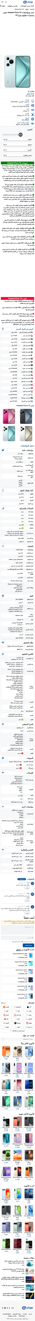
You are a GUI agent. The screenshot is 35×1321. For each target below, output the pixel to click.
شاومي (7, 1007)
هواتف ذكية (28, 95)
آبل (30, 1007)
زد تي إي (30, 1027)
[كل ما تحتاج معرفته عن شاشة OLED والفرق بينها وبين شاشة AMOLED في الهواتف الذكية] (30, 1296)
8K (26, 309)
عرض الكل (3, 1002)
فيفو (7, 1011)
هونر (30, 1011)
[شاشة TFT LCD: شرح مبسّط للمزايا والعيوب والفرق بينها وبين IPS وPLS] (30, 1271)
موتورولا (18, 1023)
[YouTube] (5, 1308)
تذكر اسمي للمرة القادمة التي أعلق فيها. (22, 941)
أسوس (7, 1023)
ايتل (7, 1019)
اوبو (19, 1011)
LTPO (23, 197)
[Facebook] (9, 1308)
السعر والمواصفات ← (21, 957)
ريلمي (30, 1015)
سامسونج (18, 1007)
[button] (6, 2)
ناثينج (18, 1027)
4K (26, 216)
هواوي (18, 950)
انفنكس (30, 1019)
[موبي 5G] (28, 2)
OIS (7, 213)
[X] (7, 1308)
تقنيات (23, 1265)
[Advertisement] (17, 36)
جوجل (7, 1015)
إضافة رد (27, 888)
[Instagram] (3, 1308)
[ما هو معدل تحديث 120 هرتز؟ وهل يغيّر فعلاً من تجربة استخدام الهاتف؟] (30, 1287)
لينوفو (7, 1027)
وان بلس (18, 1015)
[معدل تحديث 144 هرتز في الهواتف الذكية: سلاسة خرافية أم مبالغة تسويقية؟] (30, 1263)
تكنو (18, 1019)
